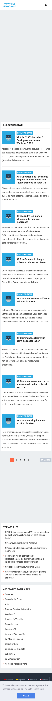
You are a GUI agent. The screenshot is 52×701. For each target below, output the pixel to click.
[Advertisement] (26, 37)
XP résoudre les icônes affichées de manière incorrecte (29, 219)
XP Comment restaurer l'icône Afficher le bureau (33, 300)
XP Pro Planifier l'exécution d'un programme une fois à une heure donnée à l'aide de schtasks (25, 575)
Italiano (45, 680)
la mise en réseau (14, 639)
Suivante (45, 460)
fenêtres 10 (11, 629)
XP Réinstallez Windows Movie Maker (22, 567)
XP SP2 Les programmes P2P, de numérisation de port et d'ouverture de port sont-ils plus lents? (27, 535)
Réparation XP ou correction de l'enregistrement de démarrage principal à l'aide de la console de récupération (24, 559)
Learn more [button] (38, 689)
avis (7, 604)
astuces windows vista (16, 664)
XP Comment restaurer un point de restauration (31, 339)
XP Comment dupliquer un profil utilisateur (31, 422)
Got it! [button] (26, 696)
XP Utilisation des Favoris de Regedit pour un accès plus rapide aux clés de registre (32, 179)
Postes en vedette (14, 619)
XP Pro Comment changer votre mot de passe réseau (31, 261)
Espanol (21, 680)
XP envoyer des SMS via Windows (21, 543)
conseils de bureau (14, 599)
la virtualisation (12, 659)
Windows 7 (10, 654)
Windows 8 (10, 614)
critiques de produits (15, 649)
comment (9, 594)
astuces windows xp (15, 634)
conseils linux (11, 624)
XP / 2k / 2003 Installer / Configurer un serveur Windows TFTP (30, 140)
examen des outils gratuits (18, 609)
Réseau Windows (24, 133)
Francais (33, 680)
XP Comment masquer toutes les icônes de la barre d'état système (33, 384)
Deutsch (9, 680)
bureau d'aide (11, 644)
